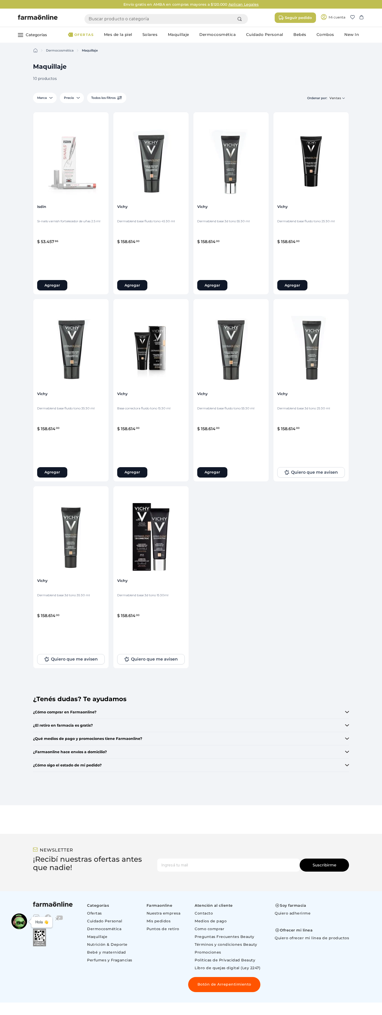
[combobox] (166, 19)
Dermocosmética (60, 50)
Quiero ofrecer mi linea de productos (312, 938)
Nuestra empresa (164, 913)
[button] (354, 17)
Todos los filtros (103, 98)
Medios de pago (211, 921)
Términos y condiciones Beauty (226, 944)
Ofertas (94, 913)
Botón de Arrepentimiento (224, 984)
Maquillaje (90, 50)
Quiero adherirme (293, 913)
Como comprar (209, 929)
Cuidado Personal (104, 921)
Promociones (208, 952)
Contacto (204, 913)
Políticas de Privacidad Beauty (225, 960)
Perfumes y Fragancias (109, 960)
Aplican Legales (243, 4)
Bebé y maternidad (106, 952)
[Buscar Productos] (241, 19)
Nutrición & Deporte (107, 944)
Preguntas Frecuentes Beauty (224, 936)
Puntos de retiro (163, 929)
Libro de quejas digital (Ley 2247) (227, 968)
